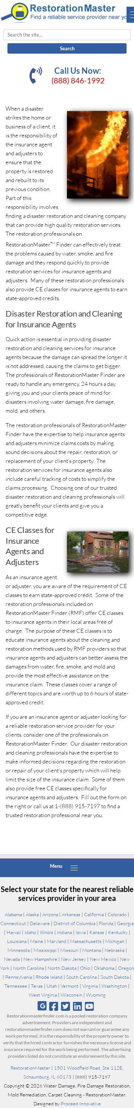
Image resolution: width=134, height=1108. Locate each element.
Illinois (46, 932)
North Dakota (62, 968)
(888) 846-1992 (78, 80)
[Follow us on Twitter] (65, 1006)
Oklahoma (104, 968)
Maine (36, 941)
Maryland (56, 941)
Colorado (117, 914)
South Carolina (81, 977)
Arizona (50, 914)
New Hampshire (40, 959)
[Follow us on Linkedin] (78, 1006)
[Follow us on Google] (42, 1005)
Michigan (114, 941)
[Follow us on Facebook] (53, 1006)
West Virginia (43, 995)
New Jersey (73, 959)
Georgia (125, 923)
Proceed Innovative (81, 1104)
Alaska (32, 914)
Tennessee (15, 986)
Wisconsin (71, 995)
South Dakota (114, 977)
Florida (106, 923)
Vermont (70, 986)
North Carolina (28, 968)
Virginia (90, 986)
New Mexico (103, 959)
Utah (52, 986)
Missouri (69, 950)
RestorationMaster (30, 1068)
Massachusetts (86, 941)
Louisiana (16, 941)
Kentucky (118, 932)
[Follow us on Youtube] (89, 1006)
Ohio (85, 968)
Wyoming (96, 995)
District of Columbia (74, 923)
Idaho (30, 932)
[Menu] (74, 867)
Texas (37, 986)
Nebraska (114, 950)
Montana (91, 950)
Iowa (81, 932)
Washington (114, 986)
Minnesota (18, 950)
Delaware (40, 923)
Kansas (96, 932)
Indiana (64, 932)
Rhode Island (49, 977)
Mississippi (45, 950)
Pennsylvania (18, 977)
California (94, 914)
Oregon (126, 968)
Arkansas (71, 914)
